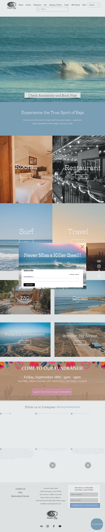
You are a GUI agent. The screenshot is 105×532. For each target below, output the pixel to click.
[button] (82, 247)
